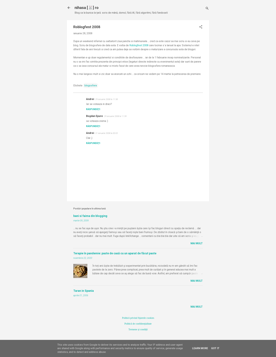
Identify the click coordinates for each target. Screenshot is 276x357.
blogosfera (90, 85)
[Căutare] (207, 9)
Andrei (90, 99)
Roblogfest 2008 (138, 45)
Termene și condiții (138, 329)
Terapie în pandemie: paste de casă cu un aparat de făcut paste (114, 253)
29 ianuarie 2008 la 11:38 (106, 99)
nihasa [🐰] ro (87, 7)
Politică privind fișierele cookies (138, 318)
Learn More (200, 348)
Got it (215, 348)
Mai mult (197, 243)
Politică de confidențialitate (138, 323)
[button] (201, 27)
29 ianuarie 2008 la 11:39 (115, 116)
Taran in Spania (83, 290)
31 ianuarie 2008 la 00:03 (106, 133)
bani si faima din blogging (90, 216)
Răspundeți (93, 109)
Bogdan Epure (94, 116)
